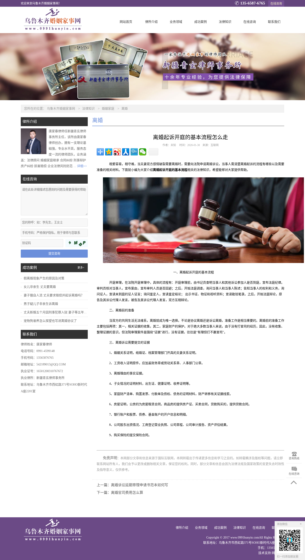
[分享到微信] (142, 151)
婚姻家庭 (108, 108)
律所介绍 (151, 21)
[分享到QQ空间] (108, 151)
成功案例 (200, 21)
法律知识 (225, 21)
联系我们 (274, 21)
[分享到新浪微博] (117, 151)
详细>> (82, 166)
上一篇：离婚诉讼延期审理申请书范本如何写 (132, 485)
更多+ (80, 267)
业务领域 (176, 21)
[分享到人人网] (125, 151)
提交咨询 (54, 253)
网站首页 (126, 21)
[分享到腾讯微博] (134, 151)
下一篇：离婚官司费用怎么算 (120, 492)
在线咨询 (276, 3)
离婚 (124, 108)
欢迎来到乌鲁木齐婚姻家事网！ (41, 3)
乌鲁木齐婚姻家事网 (61, 108)
